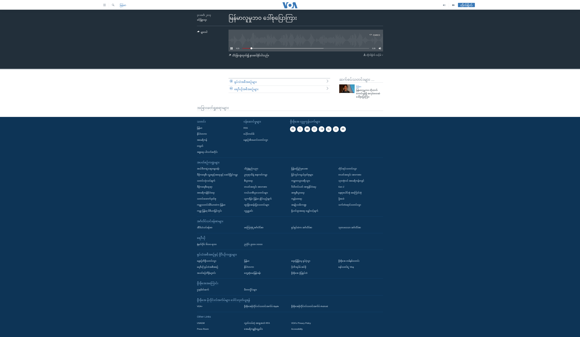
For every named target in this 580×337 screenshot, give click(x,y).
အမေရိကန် (202, 140)
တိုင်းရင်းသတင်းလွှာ (347, 168)
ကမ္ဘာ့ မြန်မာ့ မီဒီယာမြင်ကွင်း (209, 211)
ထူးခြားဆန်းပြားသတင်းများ (256, 205)
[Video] (453, 5)
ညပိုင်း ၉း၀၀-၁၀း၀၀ (253, 244)
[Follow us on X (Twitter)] (300, 129)
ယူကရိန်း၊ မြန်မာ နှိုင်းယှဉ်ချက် (258, 199)
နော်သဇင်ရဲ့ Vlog (346, 267)
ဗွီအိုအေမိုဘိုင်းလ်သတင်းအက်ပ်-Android (309, 306)
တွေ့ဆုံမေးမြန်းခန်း (252, 273)
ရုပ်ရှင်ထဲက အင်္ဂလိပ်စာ (301, 227)
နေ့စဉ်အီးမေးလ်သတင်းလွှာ (255, 140)
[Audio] (444, 5)
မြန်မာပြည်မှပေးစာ (299, 168)
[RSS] (329, 129)
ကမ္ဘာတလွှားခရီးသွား (300, 181)
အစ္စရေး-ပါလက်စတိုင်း (207, 152)
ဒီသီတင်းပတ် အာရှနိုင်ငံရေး (303, 186)
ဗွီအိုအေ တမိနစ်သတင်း (348, 261)
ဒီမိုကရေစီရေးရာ (204, 186)
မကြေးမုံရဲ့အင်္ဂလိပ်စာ (253, 227)
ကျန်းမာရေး (296, 199)
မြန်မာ (123, 5)
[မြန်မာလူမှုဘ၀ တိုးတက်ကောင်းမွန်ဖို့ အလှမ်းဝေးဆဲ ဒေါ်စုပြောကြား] (347, 88)
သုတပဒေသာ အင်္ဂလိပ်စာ (349, 227)
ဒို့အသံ (341, 199)
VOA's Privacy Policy (301, 323)
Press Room (203, 329)
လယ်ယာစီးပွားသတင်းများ (256, 192)
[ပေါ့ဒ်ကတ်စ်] (336, 129)
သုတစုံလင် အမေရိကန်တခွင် (351, 181)
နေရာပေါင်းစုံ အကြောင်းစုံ (350, 192)
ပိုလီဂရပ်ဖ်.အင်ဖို (298, 267)
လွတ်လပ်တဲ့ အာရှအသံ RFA (257, 323)
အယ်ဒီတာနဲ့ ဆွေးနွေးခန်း (208, 168)
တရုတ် (200, 146)
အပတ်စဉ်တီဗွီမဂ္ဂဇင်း (206, 273)
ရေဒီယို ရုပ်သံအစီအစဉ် (207, 267)
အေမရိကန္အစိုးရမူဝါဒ (253, 329)
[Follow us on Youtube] (307, 129)
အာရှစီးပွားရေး (298, 192)
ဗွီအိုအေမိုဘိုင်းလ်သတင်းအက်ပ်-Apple (261, 306)
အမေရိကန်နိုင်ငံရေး (206, 192)
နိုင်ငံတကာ (202, 134)
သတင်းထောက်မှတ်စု (206, 199)
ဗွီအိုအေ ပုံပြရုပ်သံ (299, 273)
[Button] (202, 33)
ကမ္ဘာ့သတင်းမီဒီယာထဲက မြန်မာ (211, 205)
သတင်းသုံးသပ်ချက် (206, 181)
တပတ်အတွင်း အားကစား (255, 186)
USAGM (201, 323)
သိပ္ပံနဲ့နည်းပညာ (251, 168)
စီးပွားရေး (248, 181)
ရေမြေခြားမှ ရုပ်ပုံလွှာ (300, 261)
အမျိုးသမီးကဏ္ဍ (298, 205)
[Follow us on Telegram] (321, 129)
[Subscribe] (343, 129)
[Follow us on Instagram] (314, 129)
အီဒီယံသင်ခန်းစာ (204, 227)
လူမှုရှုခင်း (248, 211)
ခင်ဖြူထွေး (202, 20)
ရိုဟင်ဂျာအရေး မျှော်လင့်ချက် (304, 211)
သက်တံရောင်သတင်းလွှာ (349, 205)
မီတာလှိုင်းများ (250, 289)
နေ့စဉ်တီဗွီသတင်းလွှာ (206, 261)
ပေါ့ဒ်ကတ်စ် (248, 134)
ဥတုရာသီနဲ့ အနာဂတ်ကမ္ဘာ (255, 174)
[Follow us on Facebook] (293, 129)
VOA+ (200, 306)
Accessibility (297, 329)
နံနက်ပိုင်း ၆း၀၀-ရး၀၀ (207, 244)
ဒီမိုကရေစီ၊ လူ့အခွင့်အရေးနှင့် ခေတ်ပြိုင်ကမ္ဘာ (217, 174)
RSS (245, 128)
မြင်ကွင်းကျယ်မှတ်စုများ (302, 174)
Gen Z (341, 186)
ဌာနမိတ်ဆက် (203, 289)
